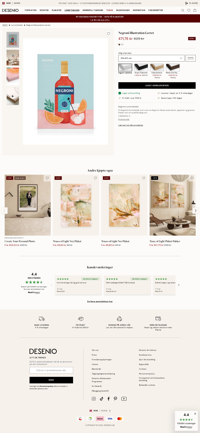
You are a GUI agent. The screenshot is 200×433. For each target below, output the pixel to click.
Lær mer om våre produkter (130, 125)
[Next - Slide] (198, 71)
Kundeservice (145, 355)
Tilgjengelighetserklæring (103, 374)
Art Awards (97, 386)
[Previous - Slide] (116, 71)
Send (51, 380)
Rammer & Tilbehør (93, 10)
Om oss (95, 350)
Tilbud (109, 10)
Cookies (143, 369)
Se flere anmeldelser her (100, 301)
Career (95, 364)
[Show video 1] (13, 96)
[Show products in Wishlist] (189, 10)
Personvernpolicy (46, 386)
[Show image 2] (13, 57)
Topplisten (30, 10)
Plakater (56, 10)
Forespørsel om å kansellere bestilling (152, 379)
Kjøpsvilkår (144, 364)
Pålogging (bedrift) (100, 391)
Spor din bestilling (147, 359)
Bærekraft (96, 369)
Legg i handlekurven (157, 85)
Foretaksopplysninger (102, 359)
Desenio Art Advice (147, 350)
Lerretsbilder (72, 10)
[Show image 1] (13, 40)
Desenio (108, 425)
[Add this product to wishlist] (108, 33)
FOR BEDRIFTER (155, 10)
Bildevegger (123, 10)
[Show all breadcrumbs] (5, 25)
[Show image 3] (13, 76)
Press (94, 355)
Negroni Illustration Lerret (38, 25)
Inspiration (139, 10)
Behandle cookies (147, 385)
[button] (191, 58)
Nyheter (44, 10)
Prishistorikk (124, 119)
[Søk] (183, 10)
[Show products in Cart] (195, 10)
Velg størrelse (125, 53)
